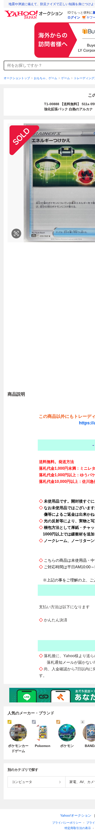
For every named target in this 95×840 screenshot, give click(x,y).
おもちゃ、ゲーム (45, 78)
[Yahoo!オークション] (34, 12)
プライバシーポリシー (66, 822)
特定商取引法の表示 (78, 828)
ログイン (73, 17)
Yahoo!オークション (75, 815)
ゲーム (65, 78)
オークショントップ (17, 78)
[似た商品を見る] (16, 233)
